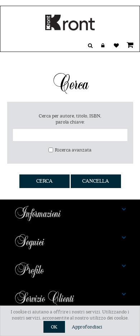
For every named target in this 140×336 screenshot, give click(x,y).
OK (54, 327)
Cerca (44, 181)
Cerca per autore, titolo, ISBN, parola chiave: (70, 119)
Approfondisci (87, 327)
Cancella (95, 181)
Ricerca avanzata (73, 150)
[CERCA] (90, 45)
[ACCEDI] (103, 45)
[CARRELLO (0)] (129, 44)
